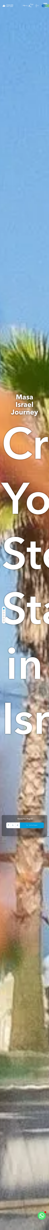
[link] (7, 6)
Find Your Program (33, 825)
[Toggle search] (23, 6)
